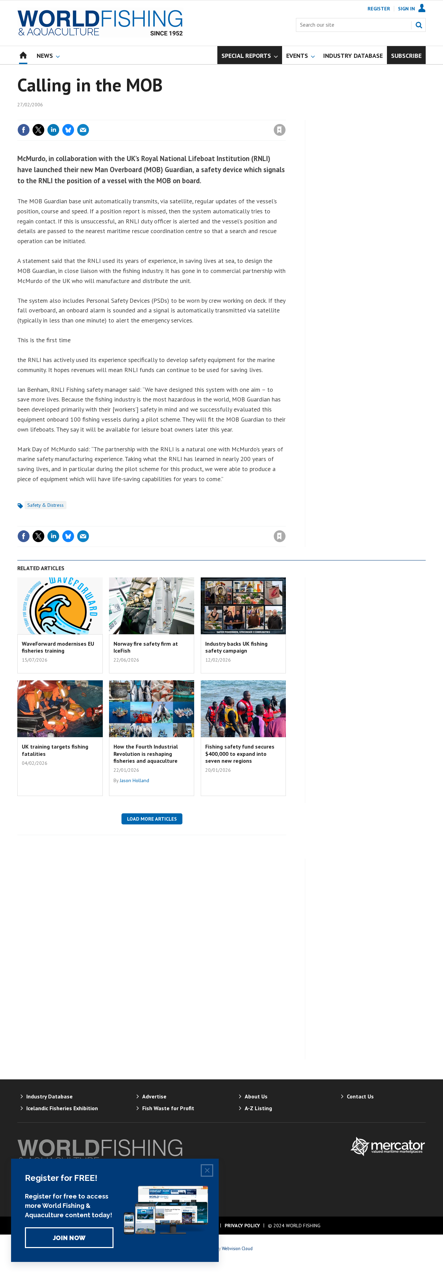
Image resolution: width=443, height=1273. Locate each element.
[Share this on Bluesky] (68, 130)
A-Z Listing (258, 1108)
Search (418, 24)
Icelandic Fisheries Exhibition (62, 1108)
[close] (285, 116)
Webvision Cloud (237, 1248)
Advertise (154, 1096)
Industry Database (49, 1096)
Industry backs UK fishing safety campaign (236, 647)
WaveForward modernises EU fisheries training (58, 647)
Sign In (406, 8)
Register (379, 8)
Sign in (198, 116)
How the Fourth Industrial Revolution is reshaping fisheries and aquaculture (146, 753)
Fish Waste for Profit (168, 1108)
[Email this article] (83, 130)
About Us (256, 1096)
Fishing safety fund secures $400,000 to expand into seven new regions (239, 753)
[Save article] (279, 130)
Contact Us (360, 1096)
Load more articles (152, 819)
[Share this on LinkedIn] (53, 130)
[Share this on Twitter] (38, 130)
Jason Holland (134, 780)
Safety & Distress (45, 505)
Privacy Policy (242, 1225)
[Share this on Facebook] (23, 130)
